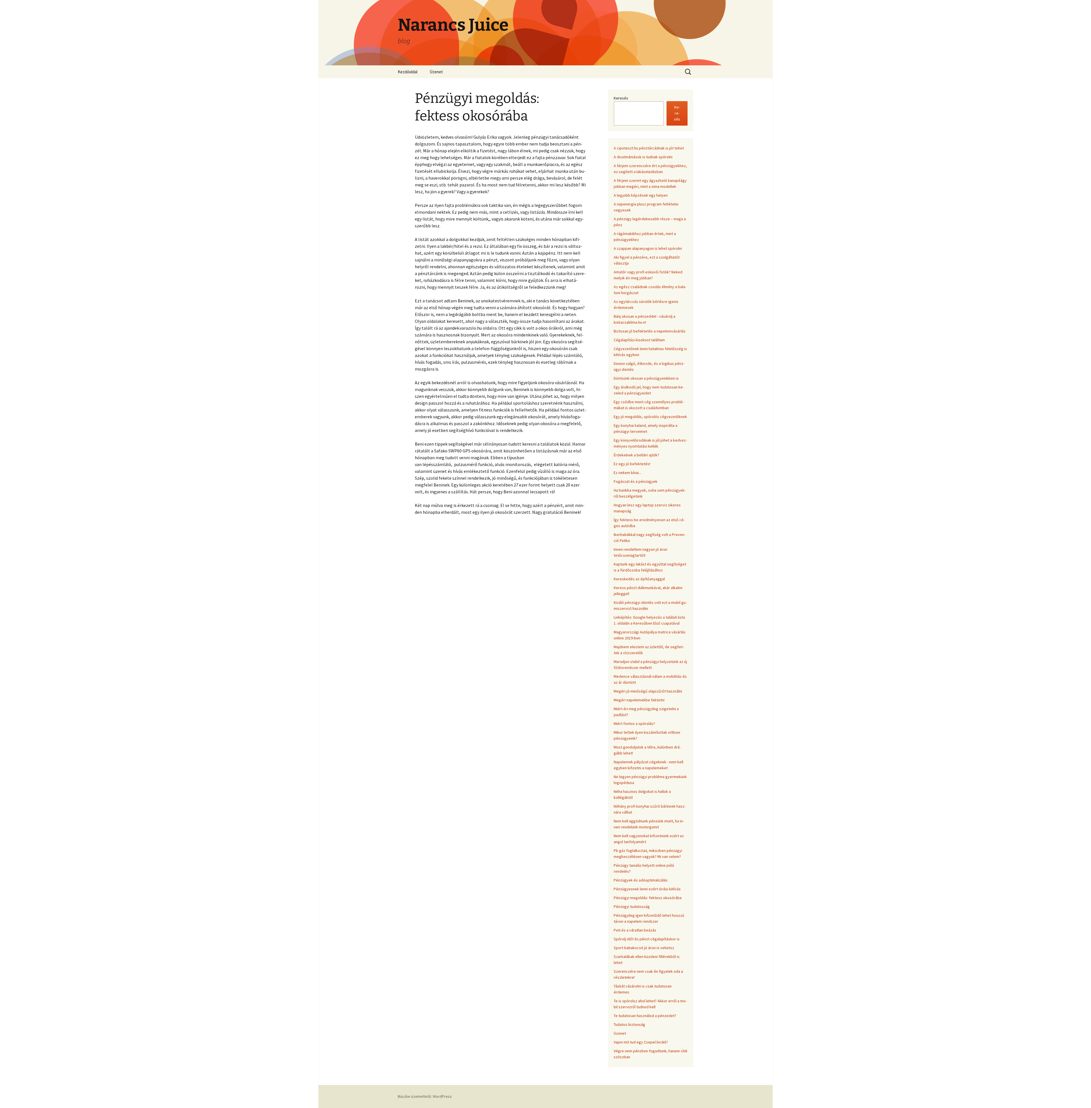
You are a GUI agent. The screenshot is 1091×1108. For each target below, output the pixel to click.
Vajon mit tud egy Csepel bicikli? (641, 1042)
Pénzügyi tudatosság (632, 906)
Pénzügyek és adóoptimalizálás (641, 880)
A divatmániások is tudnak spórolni (643, 156)
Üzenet (436, 71)
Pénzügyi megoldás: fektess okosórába (648, 897)
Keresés (621, 98)
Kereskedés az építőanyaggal (639, 578)
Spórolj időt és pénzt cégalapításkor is (647, 938)
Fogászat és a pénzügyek (635, 481)
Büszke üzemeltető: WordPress (425, 1096)
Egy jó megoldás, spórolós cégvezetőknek (650, 416)
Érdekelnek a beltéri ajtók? (636, 455)
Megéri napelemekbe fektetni (639, 699)
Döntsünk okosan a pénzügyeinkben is (646, 378)
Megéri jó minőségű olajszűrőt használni (648, 691)
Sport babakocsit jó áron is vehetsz (644, 947)
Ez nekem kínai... (627, 472)
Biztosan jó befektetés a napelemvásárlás (650, 331)
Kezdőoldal (407, 71)
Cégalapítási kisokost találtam (639, 339)
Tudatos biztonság (629, 1024)
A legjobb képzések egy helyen (641, 195)
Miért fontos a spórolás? (634, 723)
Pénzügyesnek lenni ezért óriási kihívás (647, 888)
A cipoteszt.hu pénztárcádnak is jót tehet (649, 148)
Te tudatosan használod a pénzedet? (645, 1015)
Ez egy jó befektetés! (632, 463)
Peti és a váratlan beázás (635, 930)
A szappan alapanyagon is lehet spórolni (648, 248)
